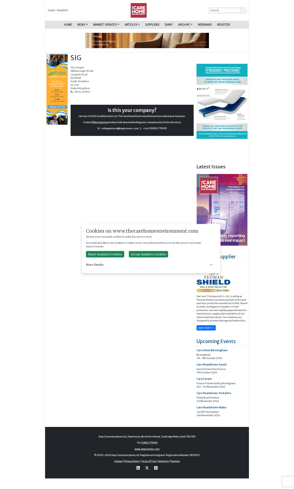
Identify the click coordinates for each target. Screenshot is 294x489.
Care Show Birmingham (212, 350)
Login (51, 10)
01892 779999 (149, 442)
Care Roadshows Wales (211, 407)
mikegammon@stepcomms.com (120, 128)
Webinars (205, 25)
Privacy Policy (131, 461)
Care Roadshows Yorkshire (214, 393)
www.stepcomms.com (147, 449)
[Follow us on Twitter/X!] (147, 468)
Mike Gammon (100, 122)
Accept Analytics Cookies (148, 254)
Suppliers (152, 25)
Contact (118, 461)
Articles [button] (131, 25)
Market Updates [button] (105, 25)
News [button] (81, 25)
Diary (169, 25)
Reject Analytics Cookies (105, 254)
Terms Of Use (148, 461)
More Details (95, 264)
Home (68, 25)
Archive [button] (184, 25)
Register (62, 10)
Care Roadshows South (212, 364)
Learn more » (206, 327)
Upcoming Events (216, 341)
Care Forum (204, 378)
